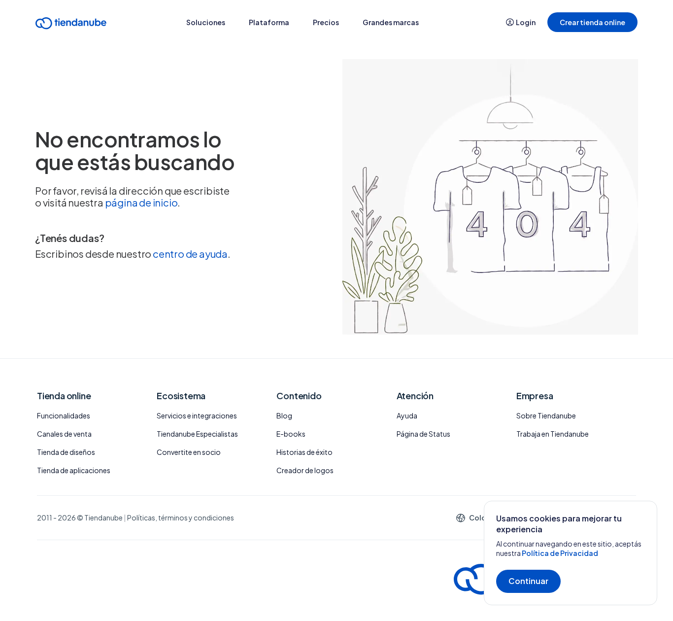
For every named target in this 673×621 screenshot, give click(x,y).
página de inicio (141, 202)
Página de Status (423, 433)
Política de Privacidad (560, 553)
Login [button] (526, 22)
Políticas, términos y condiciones (180, 517)
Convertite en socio (189, 452)
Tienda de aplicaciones (73, 470)
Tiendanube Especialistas (197, 433)
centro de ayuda (190, 253)
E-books (290, 433)
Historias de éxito (304, 452)
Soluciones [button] (205, 22)
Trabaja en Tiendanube (552, 433)
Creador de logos (305, 470)
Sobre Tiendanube (546, 415)
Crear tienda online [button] (592, 22)
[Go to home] (70, 25)
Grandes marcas (391, 22)
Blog (284, 415)
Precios (326, 22)
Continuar (528, 581)
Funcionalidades (63, 415)
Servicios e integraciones (197, 415)
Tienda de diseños (66, 452)
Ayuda (407, 415)
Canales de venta (64, 433)
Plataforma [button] (269, 22)
